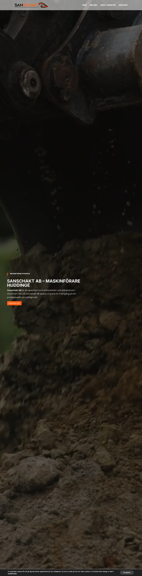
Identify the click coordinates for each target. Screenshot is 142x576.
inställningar (12, 574)
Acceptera (126, 572)
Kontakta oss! (14, 303)
